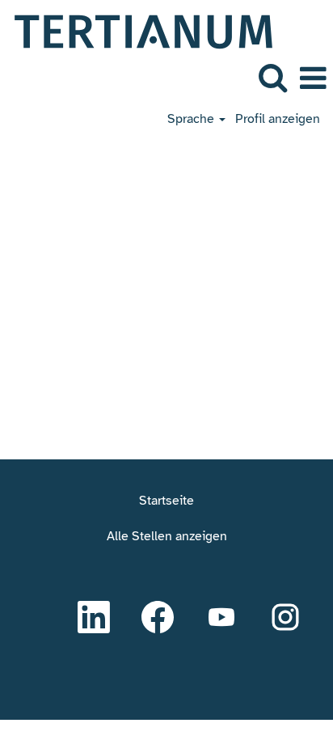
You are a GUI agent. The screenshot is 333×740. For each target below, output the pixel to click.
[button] (313, 78)
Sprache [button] (192, 119)
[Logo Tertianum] (137, 31)
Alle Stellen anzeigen (167, 536)
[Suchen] (272, 77)
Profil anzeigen (277, 119)
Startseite (166, 501)
